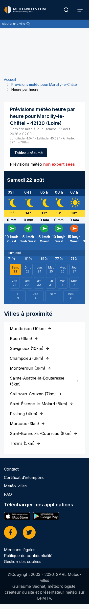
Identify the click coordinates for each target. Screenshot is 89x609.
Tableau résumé (28, 153)
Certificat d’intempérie (24, 477)
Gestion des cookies (22, 561)
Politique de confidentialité (28, 555)
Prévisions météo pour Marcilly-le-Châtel (44, 84)
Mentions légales (19, 549)
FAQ (8, 494)
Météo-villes (15, 485)
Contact (11, 469)
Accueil (10, 79)
